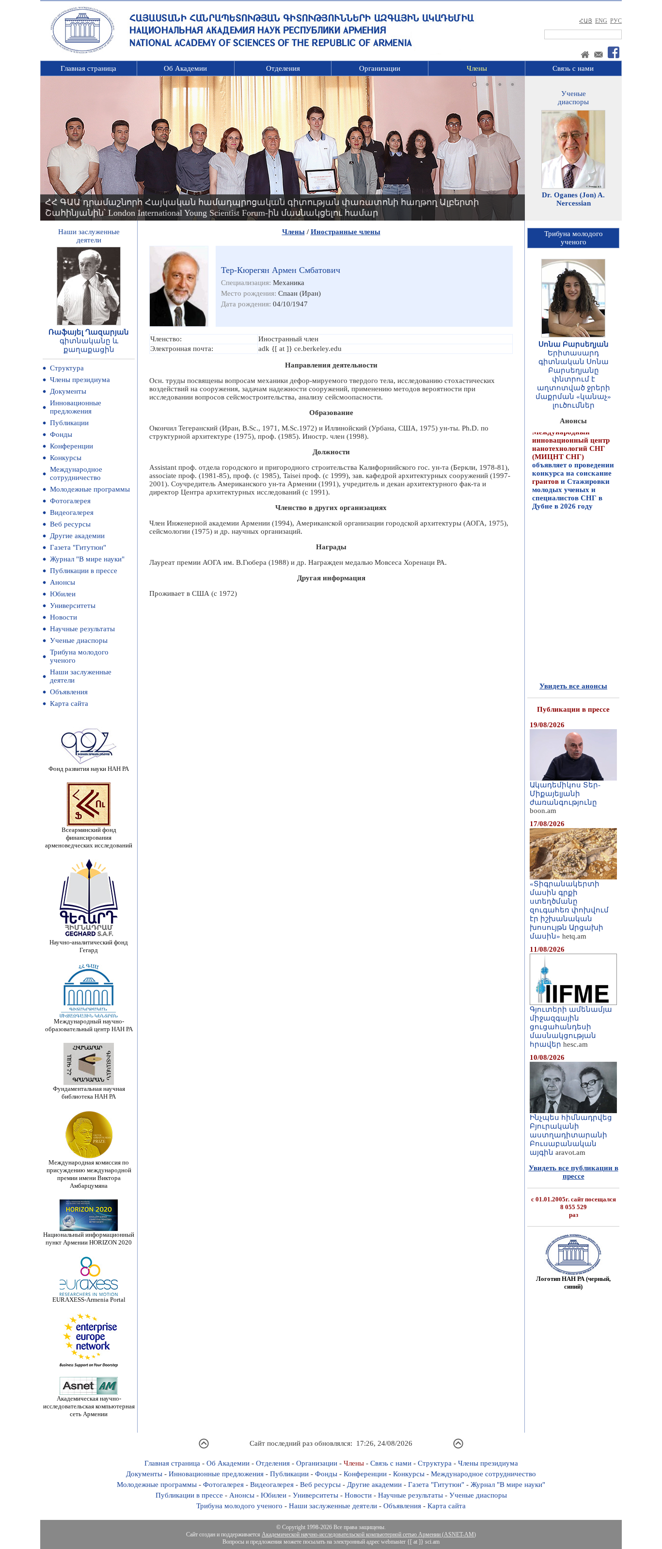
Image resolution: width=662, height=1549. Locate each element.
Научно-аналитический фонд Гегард (88, 946)
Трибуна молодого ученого (239, 1506)
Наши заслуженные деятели (333, 1506)
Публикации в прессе (83, 571)
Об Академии (185, 68)
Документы (68, 391)
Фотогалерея (70, 501)
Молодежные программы (90, 489)
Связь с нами (573, 68)
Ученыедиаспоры (573, 98)
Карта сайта (69, 703)
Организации (379, 68)
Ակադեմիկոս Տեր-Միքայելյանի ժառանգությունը (565, 793)
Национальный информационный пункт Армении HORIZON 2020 (88, 1238)
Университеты (72, 605)
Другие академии (77, 536)
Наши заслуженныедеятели (89, 236)
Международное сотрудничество (76, 473)
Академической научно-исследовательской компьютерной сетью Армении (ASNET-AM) (369, 1534)
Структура (67, 368)
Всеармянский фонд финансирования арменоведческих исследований (88, 837)
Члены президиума (80, 379)
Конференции (71, 446)
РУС (616, 20)
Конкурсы (65, 458)
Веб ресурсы (70, 524)
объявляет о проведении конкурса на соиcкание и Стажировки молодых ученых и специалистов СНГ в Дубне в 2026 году (573, 449)
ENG (601, 20)
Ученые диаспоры (79, 640)
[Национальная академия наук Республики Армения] (82, 52)
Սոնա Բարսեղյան (573, 344)
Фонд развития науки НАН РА (88, 768)
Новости (63, 617)
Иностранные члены (345, 232)
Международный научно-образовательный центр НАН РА (89, 1025)
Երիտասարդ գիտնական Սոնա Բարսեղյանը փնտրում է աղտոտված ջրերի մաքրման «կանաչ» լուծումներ (573, 379)
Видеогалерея (72, 512)
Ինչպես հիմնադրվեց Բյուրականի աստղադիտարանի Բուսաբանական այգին (571, 1135)
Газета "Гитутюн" (78, 547)
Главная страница (88, 68)
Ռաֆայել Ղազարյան (88, 332)
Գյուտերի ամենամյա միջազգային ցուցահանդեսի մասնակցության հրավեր (571, 1027)
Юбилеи (63, 594)
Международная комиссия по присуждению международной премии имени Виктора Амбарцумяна (89, 1174)
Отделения (283, 68)
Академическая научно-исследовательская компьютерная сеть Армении (89, 1406)
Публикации (69, 423)
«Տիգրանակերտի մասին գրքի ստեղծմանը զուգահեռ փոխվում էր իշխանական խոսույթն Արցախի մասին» (569, 910)
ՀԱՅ (585, 20)
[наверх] (204, 1447)
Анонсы (62, 582)
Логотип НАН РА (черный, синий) (573, 1282)
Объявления (69, 692)
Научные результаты (82, 629)
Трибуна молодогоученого (573, 238)
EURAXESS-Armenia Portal (89, 1299)
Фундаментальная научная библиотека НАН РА (89, 1092)
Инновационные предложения (75, 407)
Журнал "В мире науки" (87, 559)
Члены (477, 68)
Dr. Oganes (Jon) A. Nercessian (573, 199)
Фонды (61, 434)
